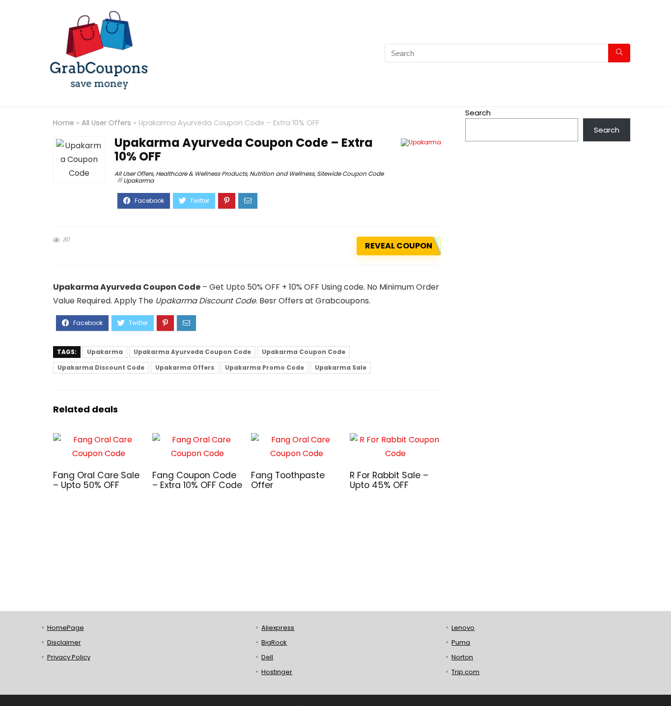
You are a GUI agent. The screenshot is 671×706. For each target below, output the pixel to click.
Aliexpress (277, 627)
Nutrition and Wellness (282, 173)
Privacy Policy (68, 657)
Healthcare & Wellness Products (201, 173)
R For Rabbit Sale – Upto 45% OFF (389, 480)
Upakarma (138, 180)
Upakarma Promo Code (264, 367)
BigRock (274, 642)
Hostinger (276, 672)
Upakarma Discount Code (100, 367)
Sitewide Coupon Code (350, 173)
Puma (460, 642)
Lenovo (463, 627)
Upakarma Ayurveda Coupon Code (192, 352)
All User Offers (106, 123)
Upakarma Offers (184, 367)
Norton (462, 657)
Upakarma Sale (340, 367)
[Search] (619, 53)
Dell (267, 657)
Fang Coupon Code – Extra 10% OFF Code (197, 480)
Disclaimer (64, 642)
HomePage (65, 627)
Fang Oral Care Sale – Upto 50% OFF (96, 480)
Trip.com (465, 672)
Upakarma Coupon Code (303, 352)
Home (63, 123)
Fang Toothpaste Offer (288, 480)
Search (478, 113)
